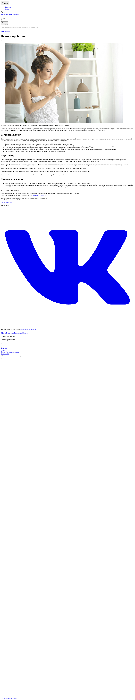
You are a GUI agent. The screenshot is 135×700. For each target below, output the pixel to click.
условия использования (28, 329)
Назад (6, 3)
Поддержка (10, 333)
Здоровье (7, 31)
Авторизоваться (6, 202)
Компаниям (18, 333)
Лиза (2, 31)
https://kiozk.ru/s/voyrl (40, 195)
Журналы (8, 7)
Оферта (3, 333)
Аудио (7, 9)
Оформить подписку (12, 14)
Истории (25, 333)
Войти (3, 14)
